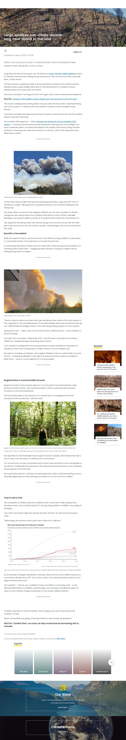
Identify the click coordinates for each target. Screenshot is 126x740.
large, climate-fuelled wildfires (62, 73)
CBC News (60, 638)
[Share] (5, 50)
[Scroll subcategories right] (111, 662)
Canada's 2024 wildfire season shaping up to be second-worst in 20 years (44, 99)
